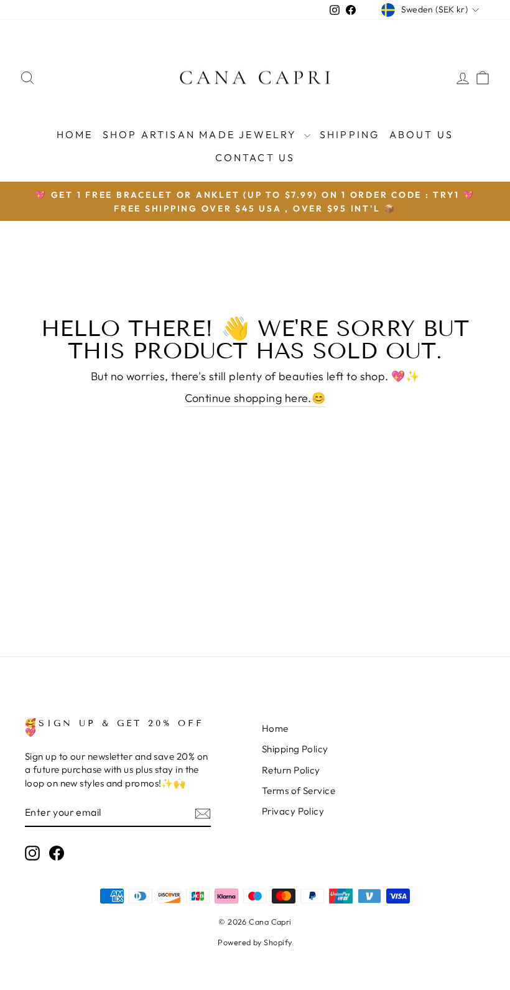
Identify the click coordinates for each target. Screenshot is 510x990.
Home (75, 134)
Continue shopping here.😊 (255, 398)
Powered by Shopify (255, 942)
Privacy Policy (293, 811)
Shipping (350, 134)
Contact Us (255, 157)
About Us (421, 134)
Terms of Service (298, 790)
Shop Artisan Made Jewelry (202, 134)
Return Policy (291, 770)
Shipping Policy (295, 749)
